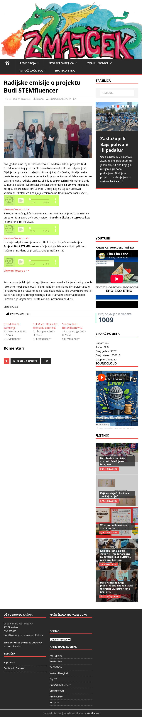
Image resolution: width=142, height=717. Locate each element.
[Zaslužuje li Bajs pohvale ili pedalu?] (117, 116)
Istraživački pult (32, 70)
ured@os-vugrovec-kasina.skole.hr (23, 635)
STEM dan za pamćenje (11, 325)
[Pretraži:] (117, 93)
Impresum (9, 662)
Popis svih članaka (14, 668)
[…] (121, 181)
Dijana (40, 98)
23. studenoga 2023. (20, 98)
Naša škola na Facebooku (68, 614)
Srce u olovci (57, 690)
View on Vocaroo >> (16, 209)
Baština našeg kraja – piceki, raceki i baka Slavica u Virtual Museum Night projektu (116, 587)
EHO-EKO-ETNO (65, 70)
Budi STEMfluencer (60, 98)
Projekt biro (56, 696)
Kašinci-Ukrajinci (59, 673)
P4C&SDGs (56, 667)
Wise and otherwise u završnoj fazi (113, 526)
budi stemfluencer (25, 361)
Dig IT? (53, 679)
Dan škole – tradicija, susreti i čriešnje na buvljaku (113, 461)
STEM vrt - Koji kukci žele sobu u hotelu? (45, 325)
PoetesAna (56, 661)
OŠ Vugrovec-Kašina (105, 428)
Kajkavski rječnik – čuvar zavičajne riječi (115, 495)
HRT (46, 361)
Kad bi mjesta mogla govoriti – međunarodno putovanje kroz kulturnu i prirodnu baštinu (116, 555)
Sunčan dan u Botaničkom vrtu (72, 325)
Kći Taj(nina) (56, 655)
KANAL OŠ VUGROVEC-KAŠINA (115, 247)
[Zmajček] (71, 57)
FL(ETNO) (102, 435)
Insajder (54, 702)
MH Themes (93, 713)
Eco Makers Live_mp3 (124, 428)
